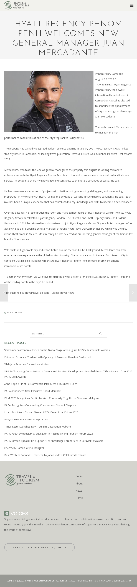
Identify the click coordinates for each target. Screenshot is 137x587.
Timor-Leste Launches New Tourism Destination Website (37, 426)
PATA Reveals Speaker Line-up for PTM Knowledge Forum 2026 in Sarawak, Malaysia (53, 440)
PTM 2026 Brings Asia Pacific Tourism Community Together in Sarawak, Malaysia (51, 398)
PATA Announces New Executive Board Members (33, 391)
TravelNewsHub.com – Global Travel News (49, 292)
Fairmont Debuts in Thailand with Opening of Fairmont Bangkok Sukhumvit (47, 357)
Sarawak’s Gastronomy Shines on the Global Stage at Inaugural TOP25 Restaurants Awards (57, 350)
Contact (80, 476)
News (79, 490)
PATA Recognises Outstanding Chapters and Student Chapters (40, 405)
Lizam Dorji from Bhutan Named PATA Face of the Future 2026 (41, 412)
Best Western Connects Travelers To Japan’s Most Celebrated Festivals (45, 455)
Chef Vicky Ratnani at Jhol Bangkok (24, 448)
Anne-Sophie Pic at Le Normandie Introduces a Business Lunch (40, 384)
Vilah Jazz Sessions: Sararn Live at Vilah (26, 364)
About (79, 483)
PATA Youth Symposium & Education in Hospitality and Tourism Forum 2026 (48, 433)
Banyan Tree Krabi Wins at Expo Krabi (26, 419)
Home (79, 497)
